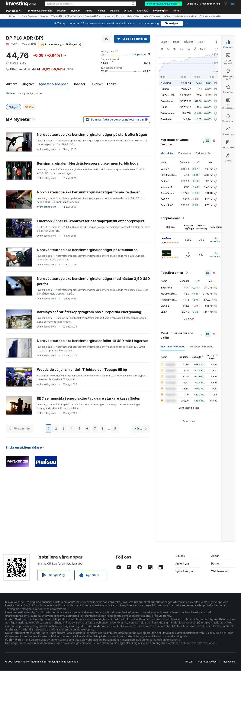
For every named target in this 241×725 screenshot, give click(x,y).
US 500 (165, 89)
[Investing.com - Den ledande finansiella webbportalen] (21, 3)
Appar (215, 555)
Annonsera (182, 563)
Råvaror (188, 41)
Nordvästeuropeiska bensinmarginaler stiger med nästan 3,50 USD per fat (93, 281)
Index (176, 41)
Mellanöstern (133, 16)
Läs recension (215, 240)
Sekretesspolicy (207, 661)
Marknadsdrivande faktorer (175, 142)
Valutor (165, 41)
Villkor (188, 661)
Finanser (78, 84)
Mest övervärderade (201, 346)
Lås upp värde (138, 54)
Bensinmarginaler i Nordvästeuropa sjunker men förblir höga (88, 163)
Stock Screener (29, 16)
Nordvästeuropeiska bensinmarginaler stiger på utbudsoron (87, 250)
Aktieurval (142, 10)
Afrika (167, 16)
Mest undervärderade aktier (177, 335)
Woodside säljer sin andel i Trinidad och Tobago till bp (82, 370)
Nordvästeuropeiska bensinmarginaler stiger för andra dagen (88, 192)
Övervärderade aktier (210, 16)
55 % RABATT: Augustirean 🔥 (163, 3)
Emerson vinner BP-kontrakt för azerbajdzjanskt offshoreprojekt (90, 221)
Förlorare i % (202, 153)
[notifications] (225, 3)
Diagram (28, 84)
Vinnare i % (184, 153)
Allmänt (11, 84)
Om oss (180, 555)
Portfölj (215, 563)
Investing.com (48, 149)
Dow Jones (167, 101)
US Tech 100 (168, 95)
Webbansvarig (220, 571)
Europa (120, 16)
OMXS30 (166, 83)
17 (115, 428)
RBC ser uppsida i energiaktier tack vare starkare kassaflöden (88, 398)
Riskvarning (229, 661)
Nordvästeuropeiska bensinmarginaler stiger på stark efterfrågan (92, 135)
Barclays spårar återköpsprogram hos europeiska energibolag (89, 312)
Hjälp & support (184, 571)
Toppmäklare (170, 218)
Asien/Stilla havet (152, 16)
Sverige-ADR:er (93, 16)
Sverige (44, 16)
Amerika (108, 16)
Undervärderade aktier (185, 16)
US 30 (164, 107)
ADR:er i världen (73, 16)
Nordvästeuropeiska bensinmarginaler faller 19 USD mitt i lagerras (92, 341)
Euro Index (166, 119)
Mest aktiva (167, 153)
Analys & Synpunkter (30, 93)
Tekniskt (96, 84)
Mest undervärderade (173, 346)
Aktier (12, 16)
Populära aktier (172, 273)
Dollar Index (167, 113)
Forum (111, 84)
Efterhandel (18, 69)
